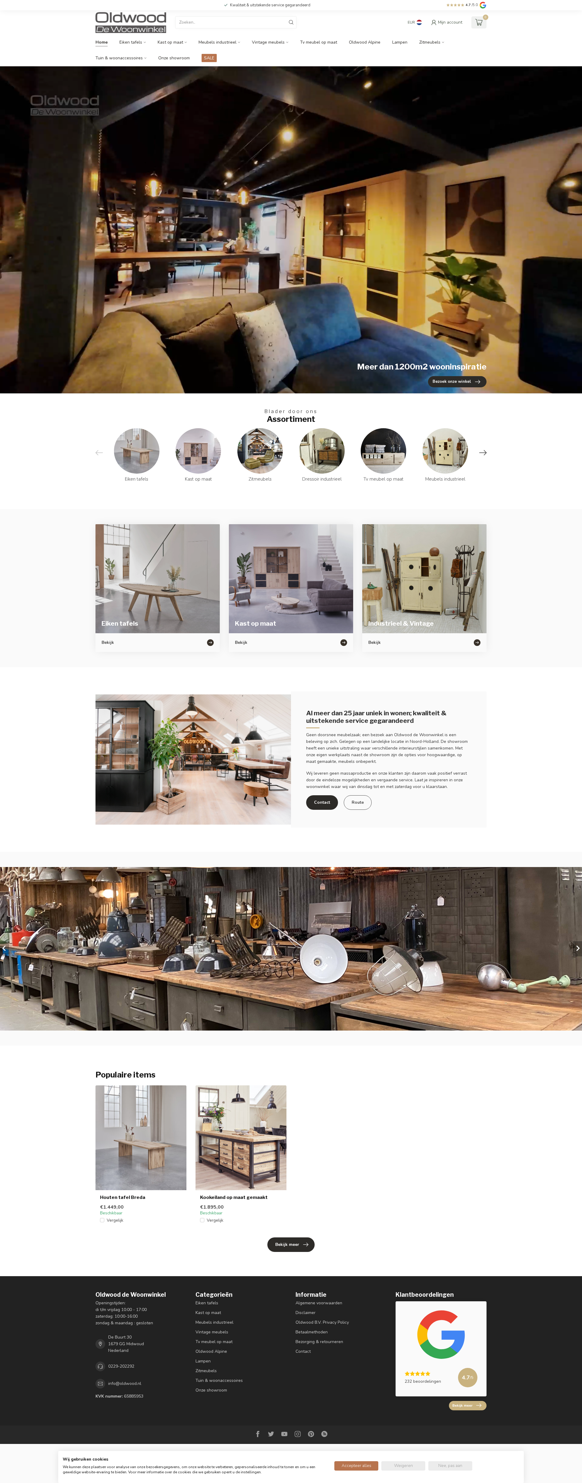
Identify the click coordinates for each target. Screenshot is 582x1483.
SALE (209, 58)
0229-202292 (121, 1366)
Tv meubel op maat (318, 42)
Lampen (399, 42)
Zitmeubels (429, 42)
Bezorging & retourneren (319, 1342)
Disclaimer (306, 1313)
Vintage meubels (268, 42)
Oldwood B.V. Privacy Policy (322, 1322)
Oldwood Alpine (364, 42)
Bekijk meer (287, 1244)
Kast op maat (170, 42)
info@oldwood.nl (124, 1383)
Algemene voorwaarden (319, 1303)
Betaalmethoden (312, 1332)
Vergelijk (115, 1220)
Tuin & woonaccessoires (119, 58)
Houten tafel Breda (122, 1197)
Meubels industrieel (217, 42)
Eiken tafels (130, 42)
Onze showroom (174, 58)
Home (101, 42)
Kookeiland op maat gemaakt (234, 1197)
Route (358, 802)
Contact (322, 802)
